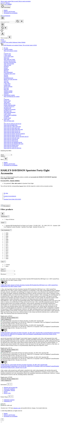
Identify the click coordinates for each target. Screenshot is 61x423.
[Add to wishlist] (4, 282)
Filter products (6, 206)
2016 (7, 252)
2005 (7, 234)
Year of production (5, 230)
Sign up (8, 2)
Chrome (8, 264)
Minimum (8, 271)
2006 (7, 236)
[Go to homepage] (5, 15)
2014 (7, 249)
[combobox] (8, 22)
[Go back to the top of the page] (2, 419)
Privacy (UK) (7, 393)
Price (2, 269)
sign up (4, 41)
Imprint (5, 10)
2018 (7, 255)
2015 (7, 250)
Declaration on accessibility (11, 13)
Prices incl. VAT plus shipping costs (9, 317)
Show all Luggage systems (10, 50)
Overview (3, 42)
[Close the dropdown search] (22, 21)
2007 (7, 238)
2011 (7, 244)
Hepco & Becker (10, 219)
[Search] (17, 21)
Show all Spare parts (9, 120)
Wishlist (23, 42)
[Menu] (2, 18)
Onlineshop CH (8, 401)
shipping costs (16, 408)
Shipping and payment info (10, 387)
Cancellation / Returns (9, 390)
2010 (7, 242)
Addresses (15, 42)
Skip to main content (6, 1)
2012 (7, 245)
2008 (7, 239)
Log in (2, 2)
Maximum (8, 274)
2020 (7, 258)
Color (2, 261)
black (7, 266)
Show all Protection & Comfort (11, 96)
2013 (7, 247)
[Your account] (2, 34)
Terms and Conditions (9, 389)
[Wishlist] (2, 31)
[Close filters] (2, 213)
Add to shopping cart (6, 319)
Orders (19, 42)
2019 (7, 257)
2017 (7, 253)
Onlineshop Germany (9, 399)
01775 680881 (8, 4)
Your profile (9, 42)
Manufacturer (4, 216)
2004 (7, 233)
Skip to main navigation (25, 1)
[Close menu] (9, 37)
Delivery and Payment (9, 11)
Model (2, 222)
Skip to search (15, 1)
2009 (7, 241)
